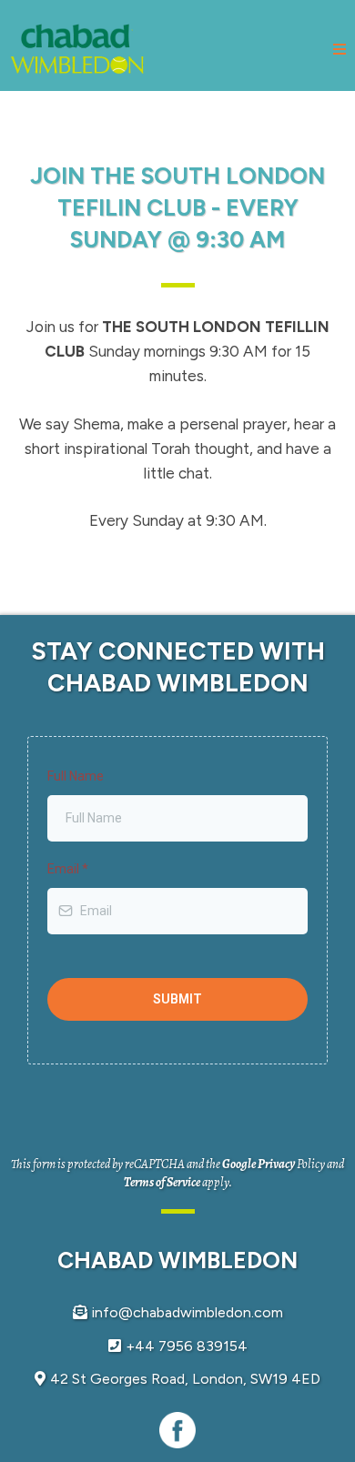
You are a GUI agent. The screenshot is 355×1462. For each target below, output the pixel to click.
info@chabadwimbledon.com (187, 1312)
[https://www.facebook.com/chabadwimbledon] (177, 1430)
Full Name (75, 776)
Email (67, 869)
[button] (339, 50)
